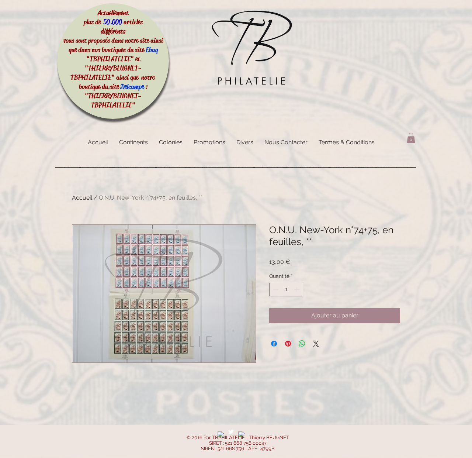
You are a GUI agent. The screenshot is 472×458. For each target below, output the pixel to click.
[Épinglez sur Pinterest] (288, 343)
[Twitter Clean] (231, 431)
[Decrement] (275, 289)
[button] (411, 138)
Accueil (82, 197)
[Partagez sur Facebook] (274, 343)
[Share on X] (316, 343)
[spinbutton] (286, 289)
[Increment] (297, 289)
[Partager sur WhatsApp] (302, 343)
